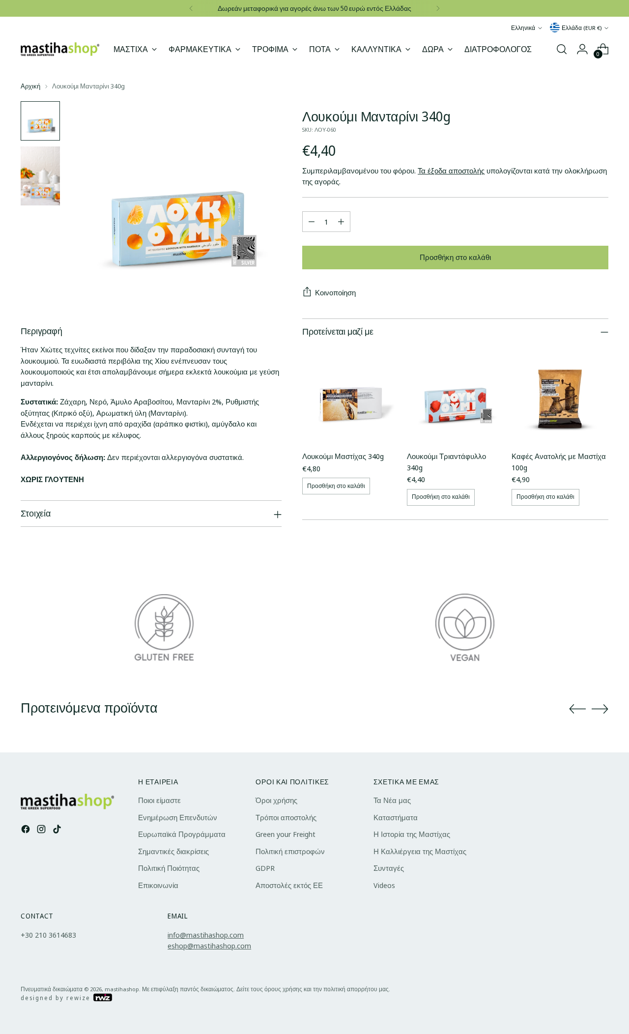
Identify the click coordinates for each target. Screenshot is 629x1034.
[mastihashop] (60, 49)
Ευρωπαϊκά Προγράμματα (182, 834)
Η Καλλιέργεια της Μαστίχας (419, 851)
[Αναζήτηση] (562, 49)
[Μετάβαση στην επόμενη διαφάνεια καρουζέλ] (600, 708)
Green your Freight (285, 834)
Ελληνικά (523, 27)
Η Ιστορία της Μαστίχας (411, 834)
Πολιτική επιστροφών (290, 851)
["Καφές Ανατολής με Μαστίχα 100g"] (560, 394)
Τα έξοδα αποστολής (451, 170)
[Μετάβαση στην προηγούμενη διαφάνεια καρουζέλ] (577, 709)
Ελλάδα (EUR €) (581, 27)
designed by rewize (57, 998)
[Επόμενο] (438, 8)
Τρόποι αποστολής (286, 817)
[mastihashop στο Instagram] (42, 830)
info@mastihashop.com (206, 935)
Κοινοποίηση (335, 292)
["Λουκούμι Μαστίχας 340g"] (350, 394)
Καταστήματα (395, 817)
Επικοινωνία (158, 885)
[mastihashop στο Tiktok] (58, 830)
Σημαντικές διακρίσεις (173, 851)
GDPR (265, 868)
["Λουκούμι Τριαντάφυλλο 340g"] (455, 394)
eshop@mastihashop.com (209, 945)
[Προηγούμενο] (191, 8)
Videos (384, 885)
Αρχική (30, 86)
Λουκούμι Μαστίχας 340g (343, 456)
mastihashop (122, 989)
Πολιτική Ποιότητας (169, 868)
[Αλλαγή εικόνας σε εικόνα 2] (40, 175)
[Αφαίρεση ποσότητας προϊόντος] (311, 221)
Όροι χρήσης (276, 800)
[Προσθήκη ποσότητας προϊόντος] (341, 221)
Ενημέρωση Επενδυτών (177, 817)
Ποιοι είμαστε (159, 800)
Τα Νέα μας (392, 800)
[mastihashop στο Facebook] (26, 830)
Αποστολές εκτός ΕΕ (289, 885)
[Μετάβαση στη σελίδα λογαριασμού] (582, 49)
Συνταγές (388, 868)
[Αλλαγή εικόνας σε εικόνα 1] (40, 121)
